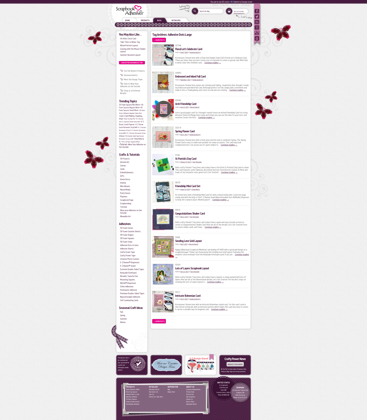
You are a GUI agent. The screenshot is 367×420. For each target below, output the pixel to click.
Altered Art (124, 162)
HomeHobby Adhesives (132, 404)
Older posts (159, 40)
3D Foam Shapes (127, 234)
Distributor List (153, 392)
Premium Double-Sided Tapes (132, 293)
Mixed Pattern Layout (129, 45)
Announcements (130, 75)
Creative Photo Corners (129, 258)
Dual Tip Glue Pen (129, 119)
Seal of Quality (245, 5)
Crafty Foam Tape (127, 252)
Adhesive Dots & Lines (129, 245)
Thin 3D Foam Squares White (131, 142)
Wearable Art (125, 216)
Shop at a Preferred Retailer (130, 92)
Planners (123, 196)
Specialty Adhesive (131, 397)
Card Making (129, 115)
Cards (122, 168)
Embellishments (126, 172)
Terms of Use (235, 5)
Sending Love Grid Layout (188, 241)
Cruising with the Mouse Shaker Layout (133, 50)
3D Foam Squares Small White (131, 108)
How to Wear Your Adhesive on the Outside (130, 85)
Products (145, 20)
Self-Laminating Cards (129, 300)
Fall (121, 311)
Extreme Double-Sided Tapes (132, 269)
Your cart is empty (239, 11)
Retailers (176, 20)
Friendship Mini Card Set (187, 186)
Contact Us (189, 399)
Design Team (171, 392)
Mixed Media (125, 189)
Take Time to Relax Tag (130, 41)
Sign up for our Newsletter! (132, 63)
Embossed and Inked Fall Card (190, 76)
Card (121, 115)
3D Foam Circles (126, 227)
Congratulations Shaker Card (190, 213)
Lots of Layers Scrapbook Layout (192, 268)
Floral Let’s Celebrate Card (188, 49)
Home (127, 20)
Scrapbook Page (126, 199)
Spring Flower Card (185, 131)
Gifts (122, 175)
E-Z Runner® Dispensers (129, 262)
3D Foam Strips (126, 241)
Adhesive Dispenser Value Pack (133, 113)
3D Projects (125, 158)
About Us (215, 5)
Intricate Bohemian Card (187, 296)
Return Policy (190, 401)
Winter (123, 322)
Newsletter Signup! (235, 364)
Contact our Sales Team (156, 397)
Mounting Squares (127, 279)
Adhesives (125, 224)
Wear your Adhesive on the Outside (131, 211)
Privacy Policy (224, 5)
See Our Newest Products (134, 70)
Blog (159, 20)
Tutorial (123, 144)
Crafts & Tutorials (129, 154)
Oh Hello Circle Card (128, 38)
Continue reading (212, 62)
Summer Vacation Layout (130, 54)
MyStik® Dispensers (128, 283)
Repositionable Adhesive (130, 296)
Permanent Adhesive (128, 289)
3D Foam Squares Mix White (129, 104)
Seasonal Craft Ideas (131, 307)
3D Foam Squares (127, 238)
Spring (122, 315)
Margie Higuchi (194, 107)
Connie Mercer (196, 189)
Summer (123, 318)
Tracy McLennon (197, 162)
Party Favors (125, 193)
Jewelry (123, 182)
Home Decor (125, 179)
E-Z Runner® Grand (127, 265)
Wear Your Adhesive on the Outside (132, 145)
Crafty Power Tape (127, 255)
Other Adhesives (126, 286)
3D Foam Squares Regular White (131, 106)
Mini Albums (125, 186)
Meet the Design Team (133, 79)
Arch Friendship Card (185, 104)
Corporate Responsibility (193, 389)
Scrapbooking (125, 203)
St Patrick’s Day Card (185, 159)
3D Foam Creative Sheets (130, 231)
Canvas (123, 165)
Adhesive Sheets (127, 248)
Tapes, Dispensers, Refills (132, 389)
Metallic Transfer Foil (129, 276)
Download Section (154, 389)
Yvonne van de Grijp (195, 52)
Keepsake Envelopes (128, 272)
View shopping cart (239, 13)
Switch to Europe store (242, 1)
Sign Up (151, 394)
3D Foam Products (131, 399)
